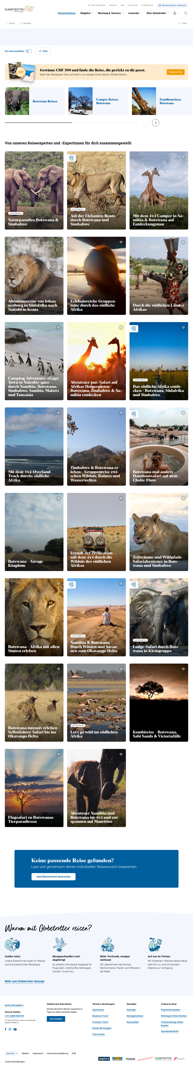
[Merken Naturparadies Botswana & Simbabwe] (58, 156)
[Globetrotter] (163, 1058)
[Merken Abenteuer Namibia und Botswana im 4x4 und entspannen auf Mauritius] (121, 754)
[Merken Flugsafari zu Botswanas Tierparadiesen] (58, 754)
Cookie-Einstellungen (15, 1061)
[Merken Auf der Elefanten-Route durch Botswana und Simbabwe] (121, 156)
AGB (74, 1053)
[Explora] (104, 1059)
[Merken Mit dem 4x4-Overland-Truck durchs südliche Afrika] (58, 412)
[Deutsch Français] (11, 1053)
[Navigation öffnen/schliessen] (176, 13)
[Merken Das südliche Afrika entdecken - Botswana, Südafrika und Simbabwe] (183, 327)
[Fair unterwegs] (145, 1059)
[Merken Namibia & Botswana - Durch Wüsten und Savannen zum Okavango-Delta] (121, 583)
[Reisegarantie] (179, 1058)
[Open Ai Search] (185, 13)
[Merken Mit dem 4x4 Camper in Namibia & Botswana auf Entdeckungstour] (183, 156)
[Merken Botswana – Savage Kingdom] (58, 498)
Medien (25, 1053)
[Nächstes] (155, 122)
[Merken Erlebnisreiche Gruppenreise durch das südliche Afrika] (121, 242)
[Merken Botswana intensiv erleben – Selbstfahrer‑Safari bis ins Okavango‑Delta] (58, 669)
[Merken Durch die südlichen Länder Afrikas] (183, 242)
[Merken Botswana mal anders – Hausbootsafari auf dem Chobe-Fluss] (183, 412)
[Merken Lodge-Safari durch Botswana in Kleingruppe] (183, 583)
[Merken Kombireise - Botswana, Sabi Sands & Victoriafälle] (183, 669)
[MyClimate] (130, 1059)
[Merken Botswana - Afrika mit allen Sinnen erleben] (58, 583)
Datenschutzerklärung (57, 1053)
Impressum (38, 1053)
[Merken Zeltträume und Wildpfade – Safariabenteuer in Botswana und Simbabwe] (183, 498)
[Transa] (117, 1059)
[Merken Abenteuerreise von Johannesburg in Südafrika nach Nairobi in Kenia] (58, 242)
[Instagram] (9, 1030)
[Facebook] (5, 1030)
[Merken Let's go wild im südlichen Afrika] (121, 669)
